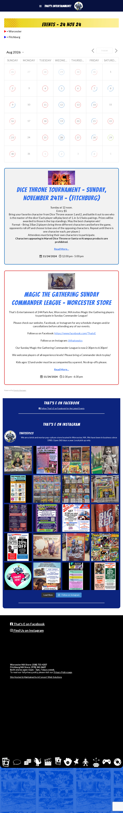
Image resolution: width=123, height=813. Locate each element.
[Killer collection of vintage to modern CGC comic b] (47, 489)
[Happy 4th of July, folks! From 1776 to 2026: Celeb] (76, 518)
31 (94, 71)
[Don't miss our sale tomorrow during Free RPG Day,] (18, 547)
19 (61, 121)
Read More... (61, 249)
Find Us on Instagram (28, 630)
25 (45, 137)
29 (61, 71)
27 (78, 137)
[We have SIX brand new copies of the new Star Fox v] (76, 547)
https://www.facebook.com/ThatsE (75, 333)
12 (61, 104)
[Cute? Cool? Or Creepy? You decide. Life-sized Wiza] (105, 460)
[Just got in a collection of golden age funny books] (76, 460)
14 (94, 104)
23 (12, 137)
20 (78, 121)
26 (12, 71)
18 (45, 121)
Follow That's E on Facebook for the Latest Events (62, 408)
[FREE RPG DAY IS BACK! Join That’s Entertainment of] (76, 576)
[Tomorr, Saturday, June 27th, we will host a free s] (105, 547)
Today (104, 51)
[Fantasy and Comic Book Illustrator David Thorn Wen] (47, 547)
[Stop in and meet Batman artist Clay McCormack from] (18, 460)
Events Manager (20, 390)
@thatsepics (75, 340)
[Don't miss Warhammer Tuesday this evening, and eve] (47, 576)
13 (78, 104)
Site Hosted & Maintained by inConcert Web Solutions (36, 677)
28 (45, 71)
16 (12, 121)
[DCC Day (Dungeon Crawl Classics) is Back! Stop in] (18, 518)
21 (94, 121)
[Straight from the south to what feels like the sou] (105, 518)
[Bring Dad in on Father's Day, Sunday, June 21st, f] (105, 576)
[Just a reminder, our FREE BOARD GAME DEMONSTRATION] (18, 489)
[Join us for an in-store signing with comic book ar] (47, 460)
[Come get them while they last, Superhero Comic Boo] (76, 489)
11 (45, 104)
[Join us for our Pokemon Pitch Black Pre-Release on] (47, 518)
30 (78, 71)
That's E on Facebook (29, 624)
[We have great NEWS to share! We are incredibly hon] (18, 576)
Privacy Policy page (63, 672)
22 (110, 121)
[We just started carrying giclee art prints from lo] (105, 489)
